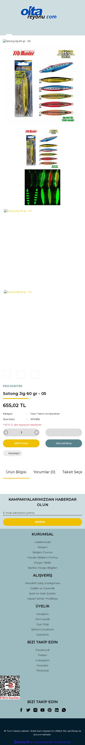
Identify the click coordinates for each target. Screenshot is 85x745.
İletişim (42, 547)
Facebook (42, 650)
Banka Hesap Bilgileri (42, 567)
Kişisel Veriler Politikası (42, 598)
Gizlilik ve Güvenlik (42, 588)
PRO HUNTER (12, 386)
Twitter (42, 655)
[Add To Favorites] (63, 432)
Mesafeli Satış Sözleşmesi (42, 583)
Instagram (43, 660)
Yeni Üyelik (42, 619)
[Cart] (77, 28)
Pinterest (42, 670)
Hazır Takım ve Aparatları (45, 413)
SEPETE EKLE (21, 443)
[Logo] (42, 13)
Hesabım (42, 614)
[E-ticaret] (42, 742)
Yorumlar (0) (44, 472)
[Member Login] (42, 28)
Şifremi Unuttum (42, 629)
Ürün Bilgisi (16, 472)
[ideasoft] (22, 742)
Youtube (42, 665)
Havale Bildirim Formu (42, 557)
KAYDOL (40, 521)
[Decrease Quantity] (6, 432)
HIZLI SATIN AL (64, 443)
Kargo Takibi (42, 562)
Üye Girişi (42, 624)
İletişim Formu (43, 552)
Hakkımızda (43, 542)
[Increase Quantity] (37, 432)
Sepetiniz (42, 634)
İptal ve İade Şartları (42, 593)
